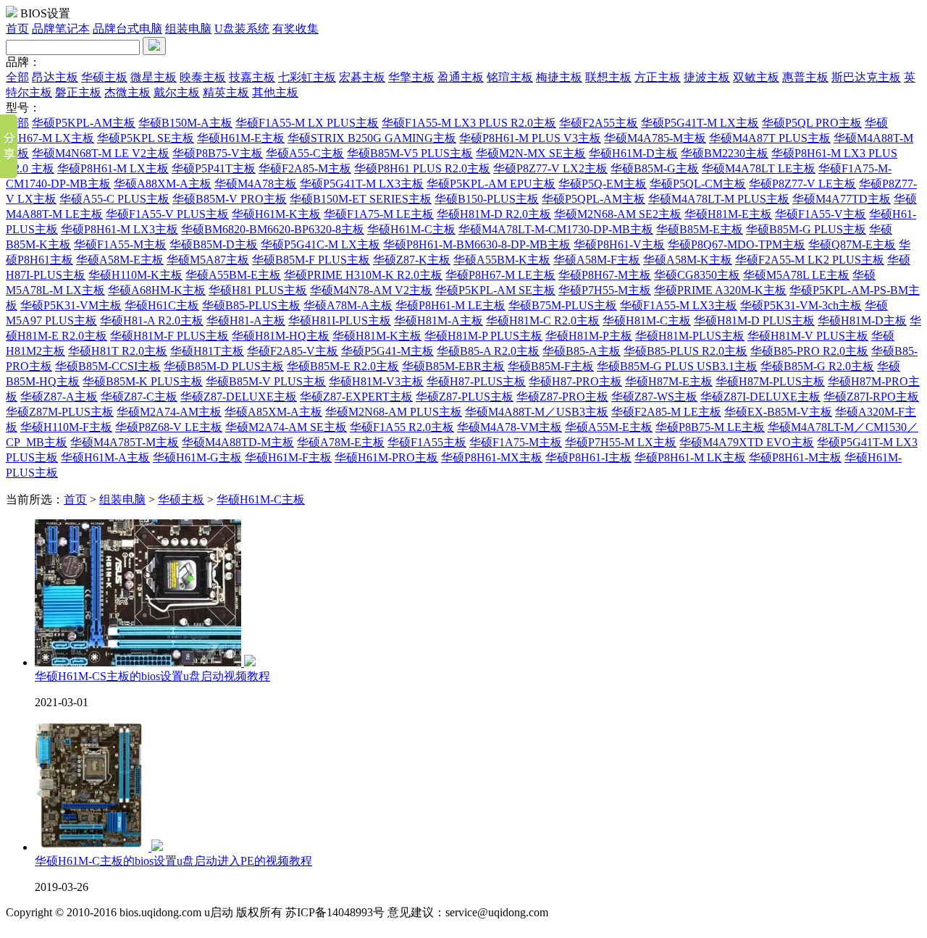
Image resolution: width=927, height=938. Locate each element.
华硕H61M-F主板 (288, 457)
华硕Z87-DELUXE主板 (238, 396)
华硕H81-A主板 (245, 320)
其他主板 (275, 92)
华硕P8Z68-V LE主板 (168, 427)
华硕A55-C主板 (305, 153)
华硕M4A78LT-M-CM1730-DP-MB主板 (555, 229)
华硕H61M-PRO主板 (386, 457)
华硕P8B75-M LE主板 (710, 427)
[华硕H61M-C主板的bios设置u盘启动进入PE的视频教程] (99, 847)
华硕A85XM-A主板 (273, 412)
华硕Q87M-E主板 (852, 244)
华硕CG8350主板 (697, 275)
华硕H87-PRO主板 (575, 381)
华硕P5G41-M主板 (387, 351)
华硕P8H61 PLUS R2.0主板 (422, 168)
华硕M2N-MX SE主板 (531, 153)
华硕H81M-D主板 (862, 320)
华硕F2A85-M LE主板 (666, 412)
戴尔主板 (177, 92)
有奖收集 (295, 28)
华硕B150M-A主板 (185, 123)
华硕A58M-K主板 (687, 260)
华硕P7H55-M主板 (604, 290)
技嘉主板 (252, 77)
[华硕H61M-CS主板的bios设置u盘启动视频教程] (145, 662)
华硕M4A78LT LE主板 (758, 168)
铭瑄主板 (510, 77)
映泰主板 (203, 77)
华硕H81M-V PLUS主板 (807, 336)
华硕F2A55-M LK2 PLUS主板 (809, 260)
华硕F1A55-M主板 (120, 244)
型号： (23, 107)
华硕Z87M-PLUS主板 (60, 412)
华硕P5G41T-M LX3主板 (362, 183)
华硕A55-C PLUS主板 (114, 199)
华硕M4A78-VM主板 (509, 427)
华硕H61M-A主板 (105, 457)
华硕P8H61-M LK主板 (690, 457)
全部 (17, 77)
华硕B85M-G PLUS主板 (806, 229)
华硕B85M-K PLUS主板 (143, 381)
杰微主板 (127, 92)
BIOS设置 (45, 13)
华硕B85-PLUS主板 (251, 305)
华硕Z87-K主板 (411, 260)
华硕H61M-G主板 (197, 457)
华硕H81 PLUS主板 (258, 290)
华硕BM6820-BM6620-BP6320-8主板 (272, 229)
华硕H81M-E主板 (728, 214)
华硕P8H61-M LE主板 (450, 305)
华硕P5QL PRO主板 (812, 123)
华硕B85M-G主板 (655, 168)
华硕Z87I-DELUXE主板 (760, 396)
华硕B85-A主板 (581, 351)
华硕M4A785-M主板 (655, 138)
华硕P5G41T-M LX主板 (700, 123)
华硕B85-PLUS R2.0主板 (685, 351)
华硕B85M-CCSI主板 (108, 366)
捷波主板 (707, 77)
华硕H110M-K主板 (135, 275)
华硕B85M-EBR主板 (453, 366)
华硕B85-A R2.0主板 (488, 351)
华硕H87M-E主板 (669, 381)
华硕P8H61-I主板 (588, 457)
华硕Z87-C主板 (139, 396)
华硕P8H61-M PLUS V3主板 (530, 138)
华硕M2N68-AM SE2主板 (617, 214)
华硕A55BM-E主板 (233, 275)
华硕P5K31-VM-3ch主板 (801, 305)
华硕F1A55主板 (426, 442)
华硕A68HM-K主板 (157, 290)
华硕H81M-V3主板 (376, 381)
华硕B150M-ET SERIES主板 (361, 199)
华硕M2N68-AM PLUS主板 (393, 412)
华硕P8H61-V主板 (619, 244)
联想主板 (608, 77)
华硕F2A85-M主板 (305, 168)
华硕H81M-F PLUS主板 (169, 336)
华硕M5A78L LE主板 (796, 275)
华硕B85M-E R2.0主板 (343, 366)
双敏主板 (756, 77)
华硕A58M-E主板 (120, 260)
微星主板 (153, 77)
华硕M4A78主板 (255, 183)
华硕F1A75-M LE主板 (379, 214)
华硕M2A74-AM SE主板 (286, 427)
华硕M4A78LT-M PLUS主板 (718, 199)
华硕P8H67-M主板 (604, 275)
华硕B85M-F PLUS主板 (311, 260)
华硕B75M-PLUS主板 (562, 305)
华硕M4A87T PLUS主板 (770, 138)
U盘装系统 (241, 28)
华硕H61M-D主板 (633, 153)
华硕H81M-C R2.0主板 (543, 320)
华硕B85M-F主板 (551, 366)
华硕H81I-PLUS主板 (339, 320)
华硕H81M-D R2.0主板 (494, 214)
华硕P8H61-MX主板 (491, 457)
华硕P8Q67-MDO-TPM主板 (736, 244)
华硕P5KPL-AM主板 (83, 123)
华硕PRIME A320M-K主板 (720, 290)
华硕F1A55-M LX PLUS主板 (307, 123)
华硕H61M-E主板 (241, 138)
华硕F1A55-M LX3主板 (678, 305)
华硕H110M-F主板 (66, 427)
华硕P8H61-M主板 (795, 457)
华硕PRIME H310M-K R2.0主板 (363, 275)
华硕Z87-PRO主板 (562, 396)
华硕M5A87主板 (208, 260)
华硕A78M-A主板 (348, 305)
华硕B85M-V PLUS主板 (266, 381)
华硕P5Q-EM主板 (602, 183)
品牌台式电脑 (127, 28)
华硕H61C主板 (162, 305)
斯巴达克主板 (866, 77)
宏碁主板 (362, 77)
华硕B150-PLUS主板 (487, 199)
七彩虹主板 (307, 77)
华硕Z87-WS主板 (654, 396)
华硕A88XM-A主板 (162, 183)
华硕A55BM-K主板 (501, 260)
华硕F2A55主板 (598, 123)
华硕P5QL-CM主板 (698, 183)
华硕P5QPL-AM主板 (593, 199)
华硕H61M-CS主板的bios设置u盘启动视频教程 (152, 676)
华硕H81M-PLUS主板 (689, 336)
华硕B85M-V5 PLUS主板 (410, 153)
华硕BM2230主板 (724, 153)
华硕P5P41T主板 (214, 168)
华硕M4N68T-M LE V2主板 (100, 153)
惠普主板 (805, 77)
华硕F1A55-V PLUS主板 (167, 214)
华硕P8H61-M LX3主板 (119, 229)
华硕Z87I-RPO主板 (871, 396)
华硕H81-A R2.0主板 (152, 320)
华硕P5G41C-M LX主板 (320, 244)
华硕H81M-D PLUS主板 (754, 320)
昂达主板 (55, 77)
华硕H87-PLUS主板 (476, 381)
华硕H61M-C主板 (411, 229)
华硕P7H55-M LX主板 (620, 442)
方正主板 (657, 77)
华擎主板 (411, 77)
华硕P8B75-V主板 (217, 153)
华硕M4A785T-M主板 (124, 442)
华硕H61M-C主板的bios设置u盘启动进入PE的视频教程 (173, 861)
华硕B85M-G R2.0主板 (817, 366)
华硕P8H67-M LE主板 (500, 275)
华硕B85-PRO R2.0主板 (809, 351)
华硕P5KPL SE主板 (145, 138)
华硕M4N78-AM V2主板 (371, 290)
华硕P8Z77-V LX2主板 (550, 168)
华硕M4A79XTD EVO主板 (746, 442)
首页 (17, 28)
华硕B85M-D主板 (213, 244)
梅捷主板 (559, 77)
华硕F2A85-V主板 (292, 351)
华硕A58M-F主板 (596, 260)
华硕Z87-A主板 (59, 396)
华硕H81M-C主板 (647, 320)
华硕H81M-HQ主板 (281, 336)
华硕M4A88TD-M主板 (238, 442)
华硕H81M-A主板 (438, 320)
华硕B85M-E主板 (699, 229)
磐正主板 (78, 92)
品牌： (23, 62)
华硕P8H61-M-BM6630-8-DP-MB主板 (477, 244)
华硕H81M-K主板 (376, 336)
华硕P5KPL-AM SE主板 (495, 290)
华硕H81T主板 (207, 351)
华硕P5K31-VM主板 (71, 305)
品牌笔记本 (61, 28)
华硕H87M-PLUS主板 (770, 381)
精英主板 (226, 92)
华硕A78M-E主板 (341, 442)
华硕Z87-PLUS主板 (464, 396)
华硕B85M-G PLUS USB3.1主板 (677, 366)
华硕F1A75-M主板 (515, 442)
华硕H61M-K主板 (276, 214)
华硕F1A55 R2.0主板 (402, 427)
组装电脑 (188, 28)
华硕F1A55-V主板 (820, 214)
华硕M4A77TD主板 (841, 199)
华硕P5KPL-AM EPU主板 (491, 183)
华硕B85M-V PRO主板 (229, 199)
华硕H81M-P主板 (588, 336)
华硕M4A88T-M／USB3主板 (536, 412)
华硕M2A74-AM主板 (169, 412)
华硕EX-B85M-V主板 (778, 412)
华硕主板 (104, 77)
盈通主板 (460, 77)
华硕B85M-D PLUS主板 (224, 366)
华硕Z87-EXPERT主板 (356, 396)
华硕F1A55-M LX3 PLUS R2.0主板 (469, 123)
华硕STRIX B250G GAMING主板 (372, 138)
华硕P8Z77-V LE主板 (802, 183)
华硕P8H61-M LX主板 (113, 168)
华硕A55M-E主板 (609, 427)
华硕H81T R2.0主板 (117, 351)
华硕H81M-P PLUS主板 (483, 336)
